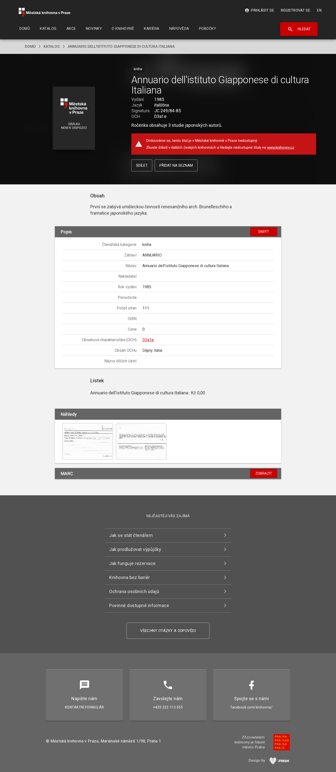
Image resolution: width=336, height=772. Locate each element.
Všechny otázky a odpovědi (168, 630)
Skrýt (263, 232)
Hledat (299, 29)
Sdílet (142, 165)
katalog (52, 46)
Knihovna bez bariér (129, 577)
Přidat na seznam (176, 165)
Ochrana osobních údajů (134, 591)
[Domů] (45, 12)
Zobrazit (263, 473)
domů (30, 46)
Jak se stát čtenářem (131, 535)
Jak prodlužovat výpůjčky (135, 549)
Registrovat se (295, 10)
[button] (74, 118)
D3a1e (148, 340)
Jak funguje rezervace (132, 563)
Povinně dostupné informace (139, 605)
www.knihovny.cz (280, 147)
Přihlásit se (259, 10)
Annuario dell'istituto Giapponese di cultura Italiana (121, 46)
